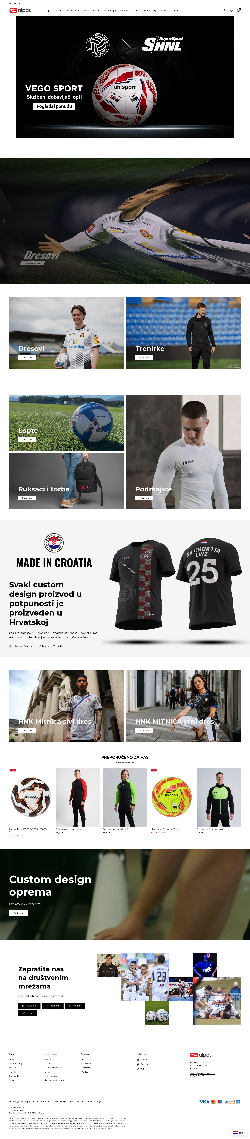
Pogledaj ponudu (27, 267)
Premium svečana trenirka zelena (212, 829)
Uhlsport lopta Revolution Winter (165, 829)
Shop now (27, 357)
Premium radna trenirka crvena (70, 829)
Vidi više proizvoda (125, 763)
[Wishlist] (231, 10)
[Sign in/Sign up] (224, 10)
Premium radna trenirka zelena (117, 829)
